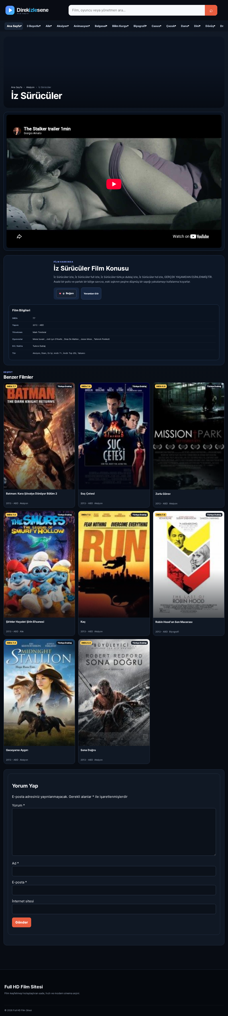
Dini (196, 26)
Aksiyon (62, 26)
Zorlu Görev (163, 493)
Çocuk (170, 26)
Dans (184, 26)
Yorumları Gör (91, 293)
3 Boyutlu (33, 26)
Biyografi (139, 26)
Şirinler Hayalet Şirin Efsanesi (25, 621)
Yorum (18, 805)
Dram (43, 353)
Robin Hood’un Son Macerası (173, 622)
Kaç (83, 621)
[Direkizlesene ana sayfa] (33, 10)
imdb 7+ (58, 353)
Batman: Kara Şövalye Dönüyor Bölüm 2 (31, 493)
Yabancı (81, 353)
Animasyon (81, 26)
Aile (48, 26)
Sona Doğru (88, 750)
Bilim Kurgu (119, 26)
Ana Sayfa (13, 26)
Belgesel (100, 26)
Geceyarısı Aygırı (17, 750)
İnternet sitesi (23, 901)
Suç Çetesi (88, 493)
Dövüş (210, 26)
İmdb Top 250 (69, 353)
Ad (15, 863)
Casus (156, 26)
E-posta (19, 882)
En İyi (50, 353)
